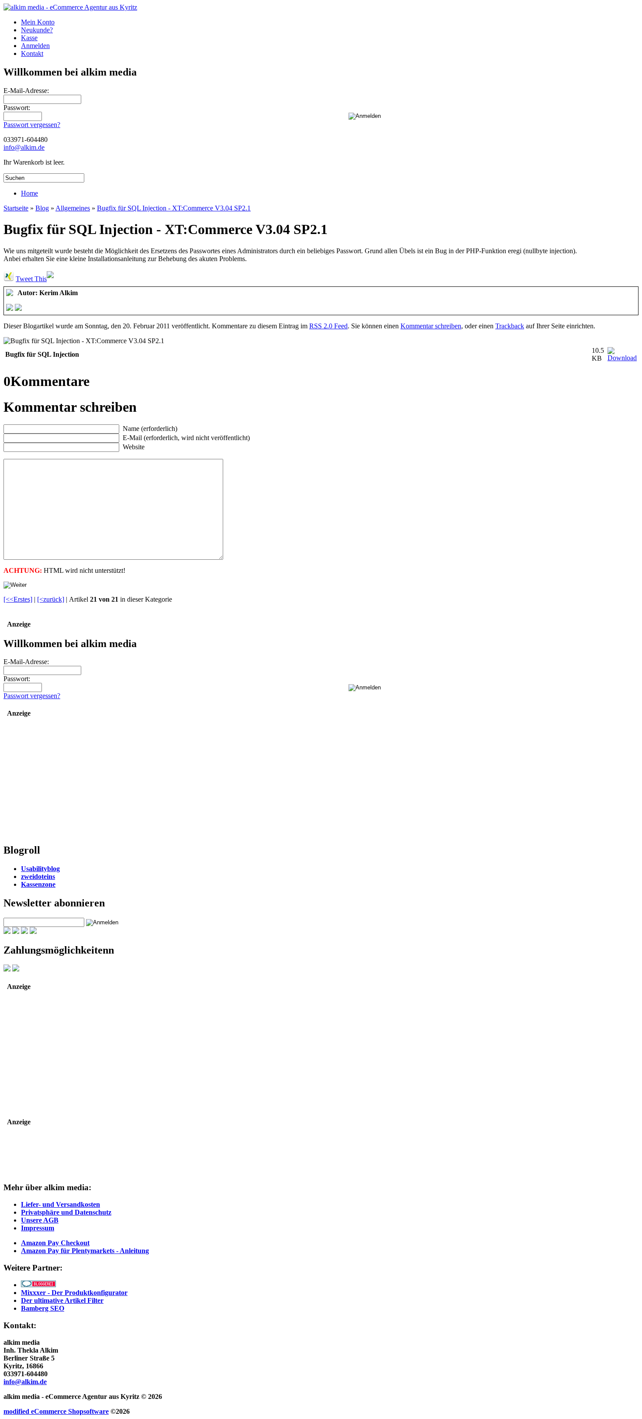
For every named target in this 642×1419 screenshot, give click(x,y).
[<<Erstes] (17, 599)
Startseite (15, 208)
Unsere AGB (40, 1220)
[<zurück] (50, 599)
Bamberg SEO (42, 1308)
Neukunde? (37, 30)
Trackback (509, 326)
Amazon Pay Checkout (55, 1243)
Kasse (29, 37)
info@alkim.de (24, 147)
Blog (42, 208)
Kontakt (32, 53)
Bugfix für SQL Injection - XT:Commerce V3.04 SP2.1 (174, 208)
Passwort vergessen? (31, 124)
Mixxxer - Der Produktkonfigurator (74, 1292)
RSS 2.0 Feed (328, 326)
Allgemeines (72, 208)
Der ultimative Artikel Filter (62, 1300)
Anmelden (35, 45)
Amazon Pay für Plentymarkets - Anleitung (85, 1250)
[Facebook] (9, 308)
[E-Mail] (18, 308)
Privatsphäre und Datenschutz (66, 1212)
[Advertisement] (58, 781)
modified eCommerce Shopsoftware (56, 1411)
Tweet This (31, 278)
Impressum (37, 1228)
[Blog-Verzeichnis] (38, 1284)
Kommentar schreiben (430, 326)
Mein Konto (38, 22)
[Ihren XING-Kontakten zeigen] (8, 278)
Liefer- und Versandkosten (60, 1204)
